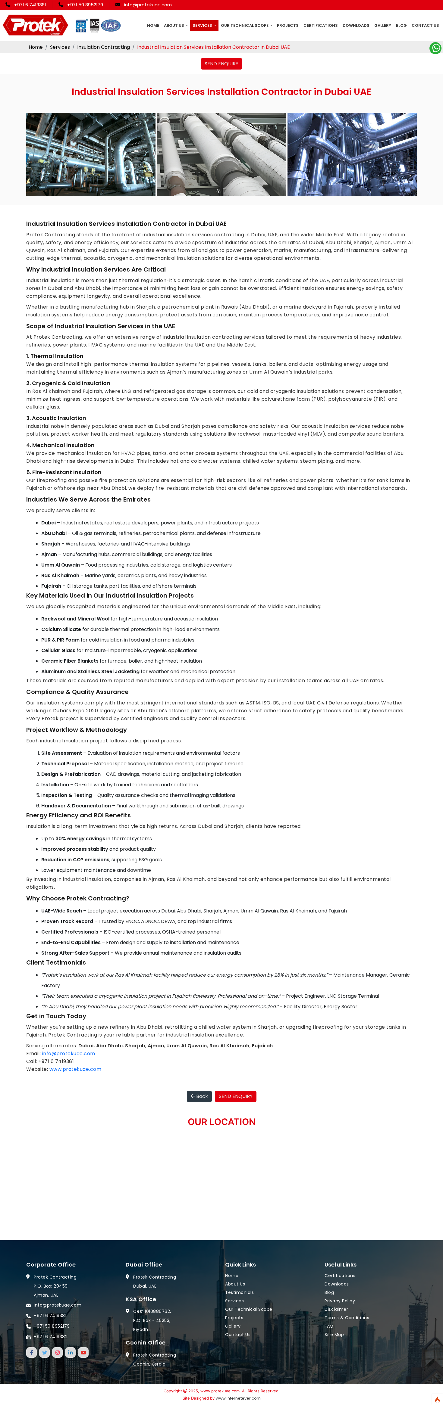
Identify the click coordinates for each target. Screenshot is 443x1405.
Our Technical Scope (248, 1309)
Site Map (334, 1334)
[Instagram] (57, 1352)
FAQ (329, 1326)
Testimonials (239, 1292)
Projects (288, 25)
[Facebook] (31, 1352)
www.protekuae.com (75, 1069)
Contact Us (425, 25)
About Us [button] (174, 25)
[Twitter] (44, 1352)
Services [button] (203, 25)
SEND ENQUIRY (221, 63)
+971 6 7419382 (51, 1336)
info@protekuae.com (148, 5)
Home (153, 25)
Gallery (382, 25)
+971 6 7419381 (30, 5)
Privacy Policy (340, 1301)
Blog (401, 25)
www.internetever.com (238, 1398)
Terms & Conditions (347, 1317)
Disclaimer (336, 1309)
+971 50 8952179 (85, 5)
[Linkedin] (70, 1352)
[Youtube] (83, 1352)
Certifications (320, 25)
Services (60, 47)
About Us (235, 1284)
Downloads (356, 25)
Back (201, 1096)
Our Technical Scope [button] (245, 25)
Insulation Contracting (103, 47)
